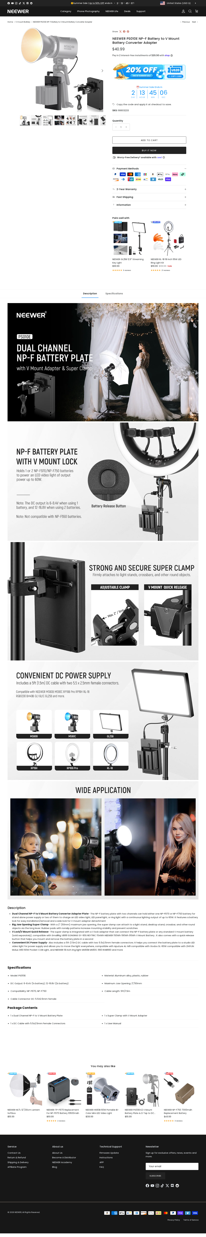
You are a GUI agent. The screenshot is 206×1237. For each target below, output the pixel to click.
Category (65, 11)
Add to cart (149, 140)
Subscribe (155, 1175)
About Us (57, 1152)
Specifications (114, 293)
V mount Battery (23, 22)
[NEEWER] (18, 11)
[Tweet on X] (120, 31)
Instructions (106, 1157)
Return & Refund (17, 1157)
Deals (127, 11)
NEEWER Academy (62, 1162)
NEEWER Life (112, 11)
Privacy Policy (174, 1220)
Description (90, 293)
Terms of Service (190, 1220)
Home (10, 22)
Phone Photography (88, 11)
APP (102, 1162)
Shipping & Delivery (18, 1162)
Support (141, 11)
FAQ (102, 1167)
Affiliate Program (17, 1167)
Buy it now (149, 150)
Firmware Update (109, 1152)
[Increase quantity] (127, 127)
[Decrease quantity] (115, 127)
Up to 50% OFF (96, 3)
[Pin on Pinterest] (128, 31)
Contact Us (14, 1152)
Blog (54, 1167)
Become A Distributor (64, 1157)
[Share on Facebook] (124, 31)
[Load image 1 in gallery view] (63, 69)
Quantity (117, 120)
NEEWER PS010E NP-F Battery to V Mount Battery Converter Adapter (62, 22)
